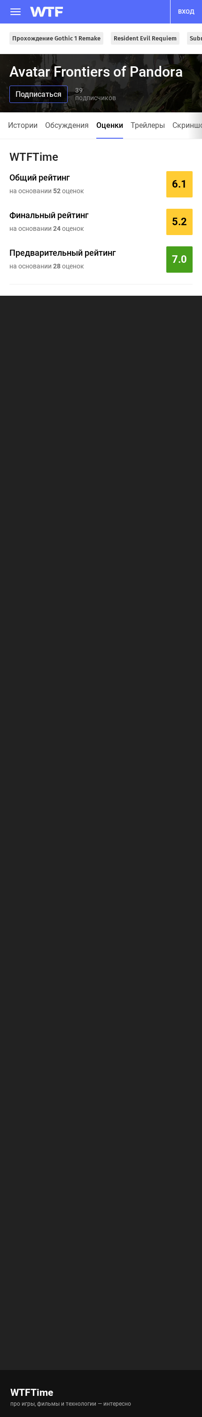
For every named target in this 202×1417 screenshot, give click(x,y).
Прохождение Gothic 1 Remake (56, 38)
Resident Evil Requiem (145, 38)
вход (186, 11)
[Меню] (15, 11)
